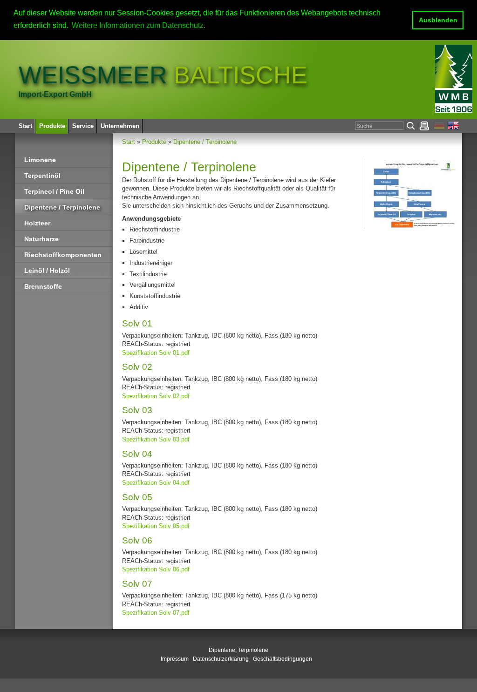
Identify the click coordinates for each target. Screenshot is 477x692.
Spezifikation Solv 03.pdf (156, 439)
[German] (441, 127)
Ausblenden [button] (438, 20)
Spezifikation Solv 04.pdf (156, 482)
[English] (454, 127)
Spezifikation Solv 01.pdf (156, 352)
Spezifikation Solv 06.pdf (156, 569)
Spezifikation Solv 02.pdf (156, 396)
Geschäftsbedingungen (282, 659)
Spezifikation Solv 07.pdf (156, 612)
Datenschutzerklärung (221, 659)
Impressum (175, 659)
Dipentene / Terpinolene (205, 141)
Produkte (154, 141)
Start (128, 141)
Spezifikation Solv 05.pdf (156, 525)
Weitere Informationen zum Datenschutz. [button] (138, 25)
